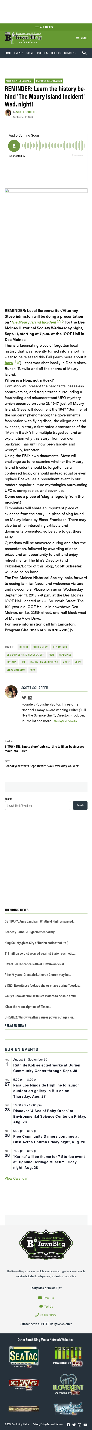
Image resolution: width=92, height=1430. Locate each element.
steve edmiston (16, 670)
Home (8, 53)
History (11, 662)
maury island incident (44, 662)
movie (66, 662)
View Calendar (16, 1178)
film (51, 654)
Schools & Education (49, 81)
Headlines (65, 654)
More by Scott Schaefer (65, 721)
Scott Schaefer (26, 112)
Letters (56, 53)
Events (19, 53)
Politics (42, 53)
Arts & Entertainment (19, 81)
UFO (32, 670)
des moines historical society (25, 654)
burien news (40, 647)
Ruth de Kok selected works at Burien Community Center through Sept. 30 (46, 1068)
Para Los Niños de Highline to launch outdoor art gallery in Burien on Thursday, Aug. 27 (46, 1091)
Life (23, 662)
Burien (23, 647)
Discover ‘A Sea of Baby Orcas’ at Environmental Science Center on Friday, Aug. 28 (49, 1116)
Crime (30, 53)
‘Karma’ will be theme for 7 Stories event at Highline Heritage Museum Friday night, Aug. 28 (49, 1162)
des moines (60, 647)
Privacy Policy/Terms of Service (47, 1424)
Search (8, 798)
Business (70, 53)
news (78, 662)
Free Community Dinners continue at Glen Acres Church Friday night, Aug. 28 (49, 1139)
